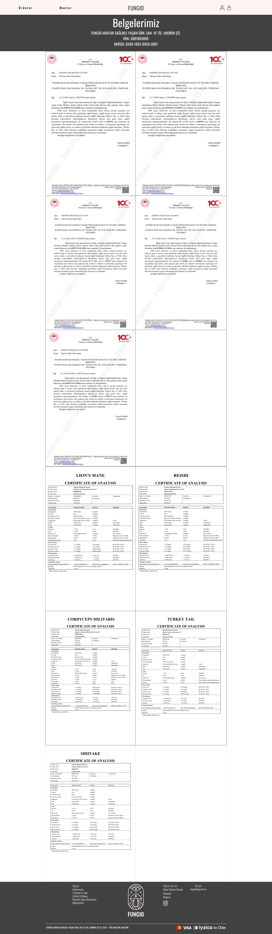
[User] (222, 8)
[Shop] (229, 8)
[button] (66, 8)
